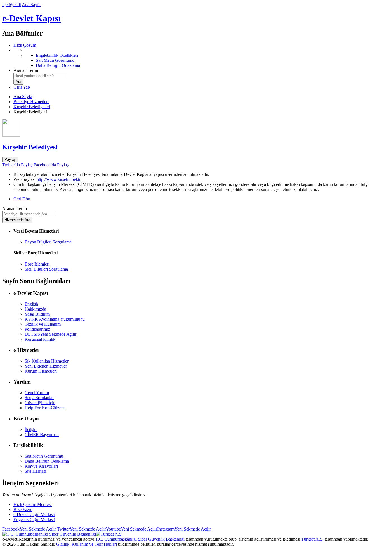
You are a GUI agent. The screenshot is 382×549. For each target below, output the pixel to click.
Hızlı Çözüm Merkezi (32, 504)
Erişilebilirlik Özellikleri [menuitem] (57, 55)
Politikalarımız (37, 329)
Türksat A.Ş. (312, 539)
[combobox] (39, 76)
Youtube (131, 529)
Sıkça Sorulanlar (39, 397)
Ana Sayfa (31, 4)
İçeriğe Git (11, 4)
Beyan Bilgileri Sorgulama (48, 242)
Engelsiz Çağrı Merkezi (34, 519)
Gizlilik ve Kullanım (43, 324)
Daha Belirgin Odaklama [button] (47, 461)
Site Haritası (35, 471)
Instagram (184, 529)
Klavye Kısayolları (41, 466)
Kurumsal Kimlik (40, 339)
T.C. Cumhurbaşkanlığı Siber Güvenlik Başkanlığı (140, 539)
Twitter (81, 529)
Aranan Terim (25, 70)
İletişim (31, 429)
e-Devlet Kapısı (31, 18)
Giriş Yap (21, 87)
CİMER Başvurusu (42, 434)
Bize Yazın (22, 509)
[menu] (196, 58)
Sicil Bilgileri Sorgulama (46, 269)
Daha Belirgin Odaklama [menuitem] (58, 65)
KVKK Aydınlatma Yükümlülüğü (55, 319)
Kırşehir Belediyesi (30, 147)
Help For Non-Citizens (45, 407)
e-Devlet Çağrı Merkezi (34, 514)
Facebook (29, 529)
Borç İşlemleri (37, 264)
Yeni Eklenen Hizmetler (46, 366)
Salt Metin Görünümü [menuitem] (55, 60)
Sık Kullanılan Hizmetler (47, 361)
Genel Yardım (37, 392)
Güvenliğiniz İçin (40, 402)
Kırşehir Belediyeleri (31, 106)
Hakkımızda (35, 309)
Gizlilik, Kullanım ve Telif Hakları (86, 544)
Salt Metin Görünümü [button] (44, 456)
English (31, 304)
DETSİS (50, 334)
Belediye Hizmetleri (31, 101)
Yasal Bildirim (37, 314)
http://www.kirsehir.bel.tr (59, 179)
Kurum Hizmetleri (41, 371)
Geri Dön (21, 199)
